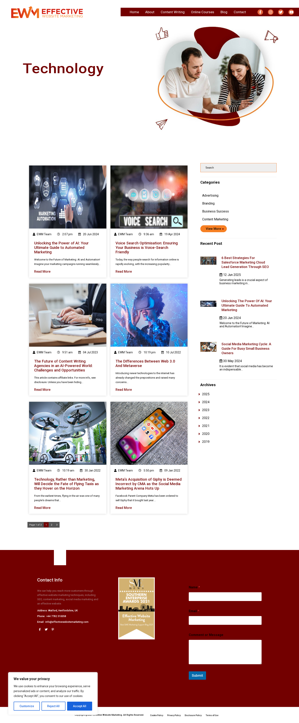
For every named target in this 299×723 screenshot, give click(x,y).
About (149, 12)
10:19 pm (149, 352)
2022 (206, 418)
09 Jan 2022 (172, 470)
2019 (206, 442)
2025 (206, 394)
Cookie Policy (156, 715)
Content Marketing (215, 219)
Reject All (53, 706)
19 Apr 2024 (172, 234)
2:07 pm (67, 234)
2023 (206, 410)
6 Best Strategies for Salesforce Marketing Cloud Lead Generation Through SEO (245, 262)
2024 (206, 402)
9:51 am (67, 352)
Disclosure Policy (193, 715)
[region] (53, 693)
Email (194, 611)
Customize (27, 706)
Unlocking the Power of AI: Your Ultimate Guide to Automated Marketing (247, 305)
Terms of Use (212, 715)
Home (134, 12)
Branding (208, 203)
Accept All (79, 706)
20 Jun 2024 (90, 234)
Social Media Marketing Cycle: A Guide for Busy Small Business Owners (246, 348)
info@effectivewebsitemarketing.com (66, 622)
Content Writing (173, 12)
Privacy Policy (174, 715)
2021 (206, 426)
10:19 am (68, 470)
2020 (206, 434)
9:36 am (148, 234)
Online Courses (202, 12)
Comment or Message (206, 635)
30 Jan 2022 (92, 470)
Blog (223, 12)
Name (194, 587)
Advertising (210, 195)
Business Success (215, 211)
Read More (42, 271)
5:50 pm (148, 470)
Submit (197, 675)
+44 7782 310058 (56, 616)
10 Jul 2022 (173, 352)
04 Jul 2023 (90, 352)
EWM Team (44, 234)
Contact (240, 12)
